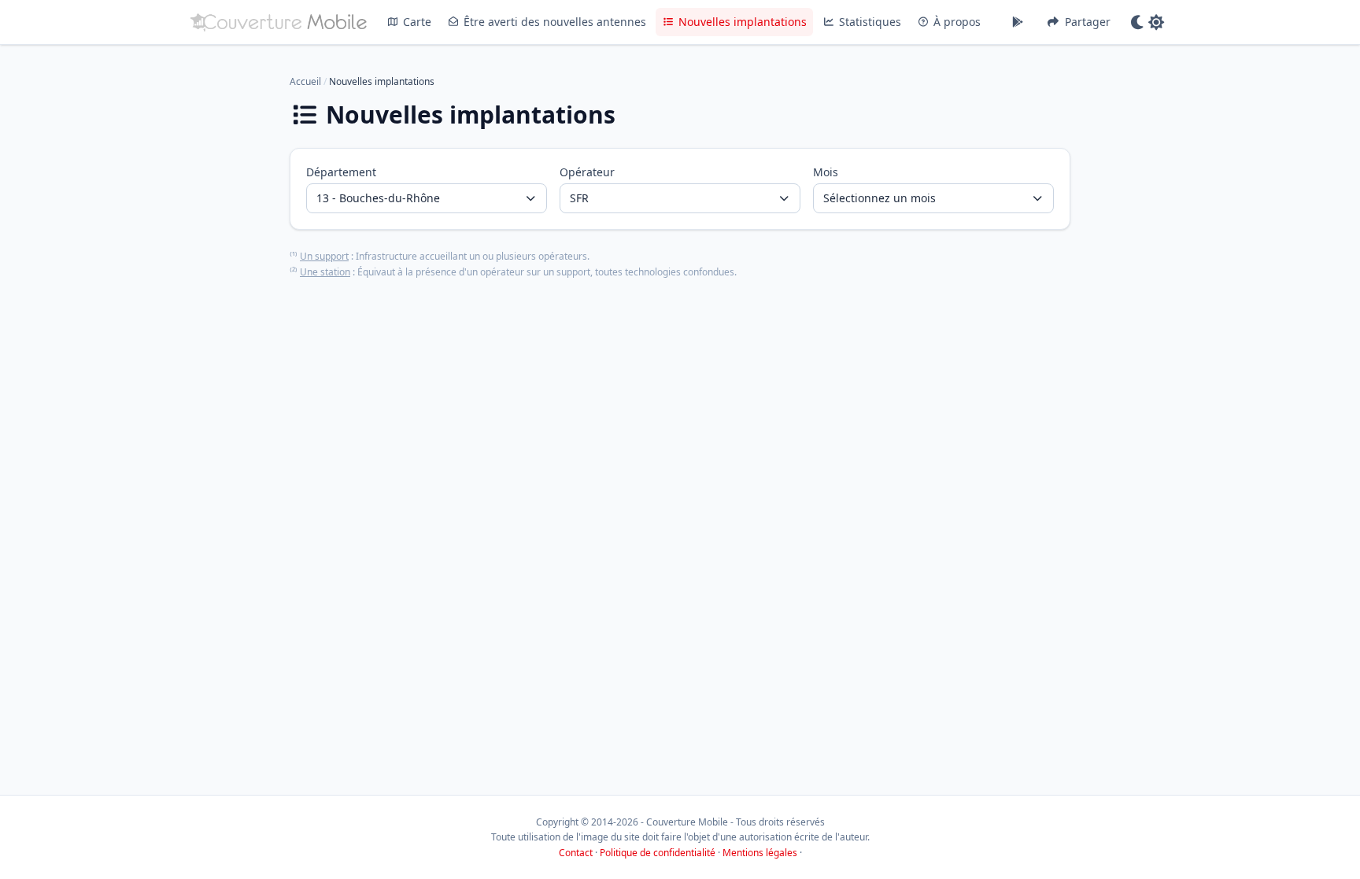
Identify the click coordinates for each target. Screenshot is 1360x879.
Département (341, 171)
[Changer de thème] (1147, 22)
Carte (417, 21)
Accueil (305, 81)
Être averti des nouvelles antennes (555, 21)
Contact (576, 852)
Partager (1088, 21)
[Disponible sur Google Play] (1017, 22)
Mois (825, 171)
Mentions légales (759, 852)
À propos (957, 21)
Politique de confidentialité (657, 852)
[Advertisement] (680, 500)
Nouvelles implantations (742, 21)
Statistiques (870, 21)
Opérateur (587, 171)
